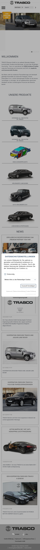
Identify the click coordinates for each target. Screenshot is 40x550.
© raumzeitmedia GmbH (30, 294)
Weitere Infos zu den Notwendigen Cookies (17, 279)
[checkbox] (5, 274)
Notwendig (10, 274)
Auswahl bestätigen (28, 286)
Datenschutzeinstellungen (20, 256)
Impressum (9, 291)
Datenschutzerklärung (19, 291)
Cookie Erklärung (31, 291)
